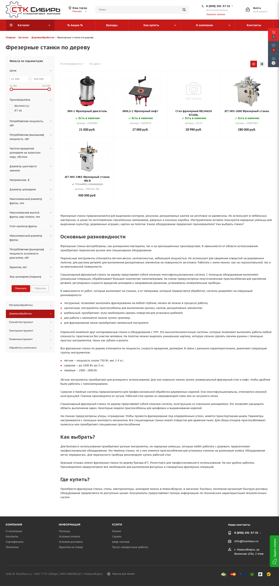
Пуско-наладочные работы (130, 547)
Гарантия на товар (71, 547)
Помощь (64, 531)
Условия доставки (71, 542)
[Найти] (184, 9)
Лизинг (116, 531)
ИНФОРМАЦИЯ (69, 524)
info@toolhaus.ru (246, 541)
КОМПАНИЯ (14, 524)
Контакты (12, 536)
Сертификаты (15, 542)
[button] (274, 551)
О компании (14, 531)
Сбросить (40, 288)
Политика (12, 547)
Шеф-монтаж (121, 542)
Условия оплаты (69, 536)
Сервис (117, 536)
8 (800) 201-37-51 (218, 6)
